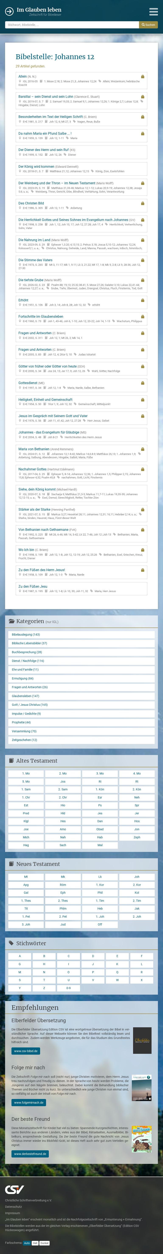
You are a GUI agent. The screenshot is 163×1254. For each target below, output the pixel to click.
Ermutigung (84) (23, 678)
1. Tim (100, 901)
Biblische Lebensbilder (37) (29, 643)
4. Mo (137, 773)
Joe (26, 829)
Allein (79, 80)
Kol (137, 893)
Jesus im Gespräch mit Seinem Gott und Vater (63, 418)
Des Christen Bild (50, 205)
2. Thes (63, 901)
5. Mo (26, 781)
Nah (63, 837)
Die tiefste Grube (80, 284)
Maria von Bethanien (77, 453)
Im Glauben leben (39, 11)
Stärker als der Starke (77, 513)
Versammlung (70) (24, 731)
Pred (26, 813)
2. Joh (137, 916)
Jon (136, 829)
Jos (62, 781)
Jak (137, 908)
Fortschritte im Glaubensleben (80, 319)
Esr (100, 797)
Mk (63, 877)
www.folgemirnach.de (28, 1102)
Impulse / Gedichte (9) (26, 714)
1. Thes (26, 901)
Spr (137, 805)
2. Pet (63, 916)
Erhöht (59, 302)
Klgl (26, 821)
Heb (100, 908)
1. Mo (26, 773)
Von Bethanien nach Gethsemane (78, 534)
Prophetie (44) (21, 722)
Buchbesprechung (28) (27, 652)
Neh (137, 797)
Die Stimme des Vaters (79, 264)
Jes (100, 813)
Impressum (12, 1213)
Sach (63, 845)
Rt (136, 781)
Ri (100, 781)
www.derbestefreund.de (30, 1154)
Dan (100, 821)
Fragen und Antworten (50, 335)
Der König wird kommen (71, 169)
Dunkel (44, 1243)
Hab (100, 837)
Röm (63, 885)
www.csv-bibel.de (25, 1051)
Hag (26, 845)
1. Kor (100, 885)
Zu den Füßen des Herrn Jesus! (51, 572)
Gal (26, 893)
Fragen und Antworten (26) (30, 687)
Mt (26, 877)
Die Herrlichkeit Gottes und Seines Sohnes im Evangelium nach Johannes (80, 224)
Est (26, 805)
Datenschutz (13, 1206)
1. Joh (100, 916)
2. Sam (62, 789)
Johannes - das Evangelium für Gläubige (60, 434)
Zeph (137, 837)
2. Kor (137, 885)
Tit (26, 908)
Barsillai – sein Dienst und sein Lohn (78, 100)
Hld (63, 813)
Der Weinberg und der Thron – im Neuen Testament (80, 187)
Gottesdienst (61, 385)
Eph (63, 893)
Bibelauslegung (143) (26, 634)
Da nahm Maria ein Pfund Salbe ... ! (47, 135)
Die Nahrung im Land (80, 244)
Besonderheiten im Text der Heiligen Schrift (59, 119)
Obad (100, 829)
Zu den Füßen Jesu (67, 588)
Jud (63, 924)
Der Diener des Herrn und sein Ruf (47, 152)
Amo (63, 829)
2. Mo (63, 773)
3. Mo (100, 773)
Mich (26, 837)
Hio (63, 805)
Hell (35, 1243)
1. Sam (26, 789)
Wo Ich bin (80, 554)
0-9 (68, 988)
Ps (100, 805)
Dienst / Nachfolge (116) (28, 661)
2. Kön (137, 789)
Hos (137, 821)
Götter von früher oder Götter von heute (69, 368)
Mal (100, 845)
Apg (26, 885)
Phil (100, 893)
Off (100, 924)
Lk (100, 877)
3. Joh (26, 924)
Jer (137, 813)
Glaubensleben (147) (25, 696)
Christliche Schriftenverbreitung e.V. (28, 1200)
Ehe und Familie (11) (25, 669)
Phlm (63, 908)
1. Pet (26, 916)
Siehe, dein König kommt (78, 493)
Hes (63, 821)
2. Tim (137, 901)
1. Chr (26, 797)
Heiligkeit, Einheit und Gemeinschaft (64, 402)
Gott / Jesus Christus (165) (30, 705)
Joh (136, 877)
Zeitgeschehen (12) (24, 740)
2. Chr (63, 797)
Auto (27, 1243)
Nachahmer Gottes (79, 473)
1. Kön (100, 789)
